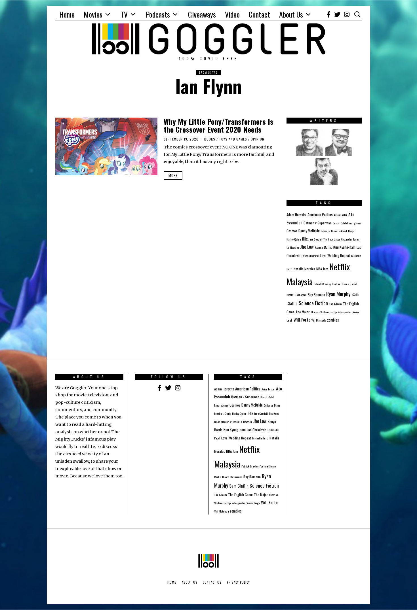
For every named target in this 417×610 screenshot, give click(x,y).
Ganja (351, 231)
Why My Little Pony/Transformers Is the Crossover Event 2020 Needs (218, 125)
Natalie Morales (304, 268)
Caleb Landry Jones (351, 223)
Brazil (336, 223)
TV (124, 14)
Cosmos (292, 230)
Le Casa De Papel (310, 255)
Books (209, 139)
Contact (259, 14)
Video (232, 14)
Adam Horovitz (296, 214)
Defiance (325, 231)
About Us (291, 14)
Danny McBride (309, 230)
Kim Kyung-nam (344, 247)
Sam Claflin (238, 485)
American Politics (320, 214)
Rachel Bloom (221, 477)
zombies (333, 320)
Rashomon (301, 294)
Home (67, 14)
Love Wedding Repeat (335, 255)
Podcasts (158, 14)
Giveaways (202, 14)
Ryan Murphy (338, 293)
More (173, 175)
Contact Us (212, 582)
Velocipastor (344, 312)
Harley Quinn (294, 239)
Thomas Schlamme (321, 312)
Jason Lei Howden (242, 421)
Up (335, 312)
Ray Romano (316, 294)
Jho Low (307, 246)
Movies (93, 14)
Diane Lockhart (339, 231)
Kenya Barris (323, 247)
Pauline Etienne (340, 284)
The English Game (240, 494)
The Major (302, 311)
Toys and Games (233, 139)
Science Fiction (313, 303)
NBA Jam (322, 268)
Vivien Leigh (253, 503)
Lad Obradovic (256, 429)
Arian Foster (340, 214)
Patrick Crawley (322, 284)
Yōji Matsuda (318, 320)
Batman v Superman (318, 223)
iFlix (305, 239)
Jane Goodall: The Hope (321, 239)
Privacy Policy (238, 582)
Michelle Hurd (260, 438)
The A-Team (335, 303)
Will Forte (302, 319)
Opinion (257, 139)
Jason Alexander (343, 239)
